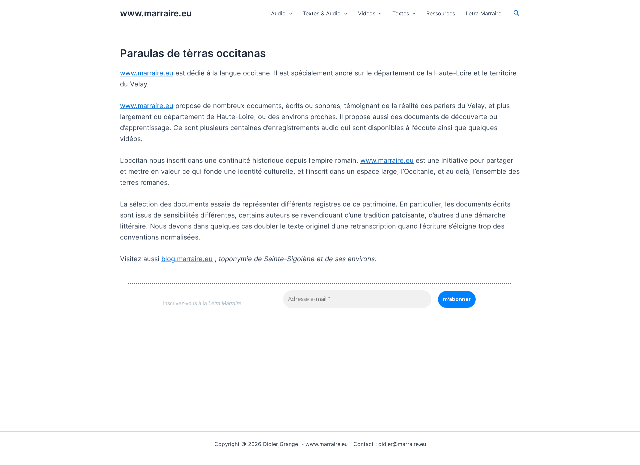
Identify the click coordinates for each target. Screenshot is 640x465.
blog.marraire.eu (187, 259)
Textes (400, 13)
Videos (366, 13)
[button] (289, 13)
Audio (278, 13)
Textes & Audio (322, 13)
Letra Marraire (483, 13)
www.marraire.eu (156, 13)
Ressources (440, 13)
